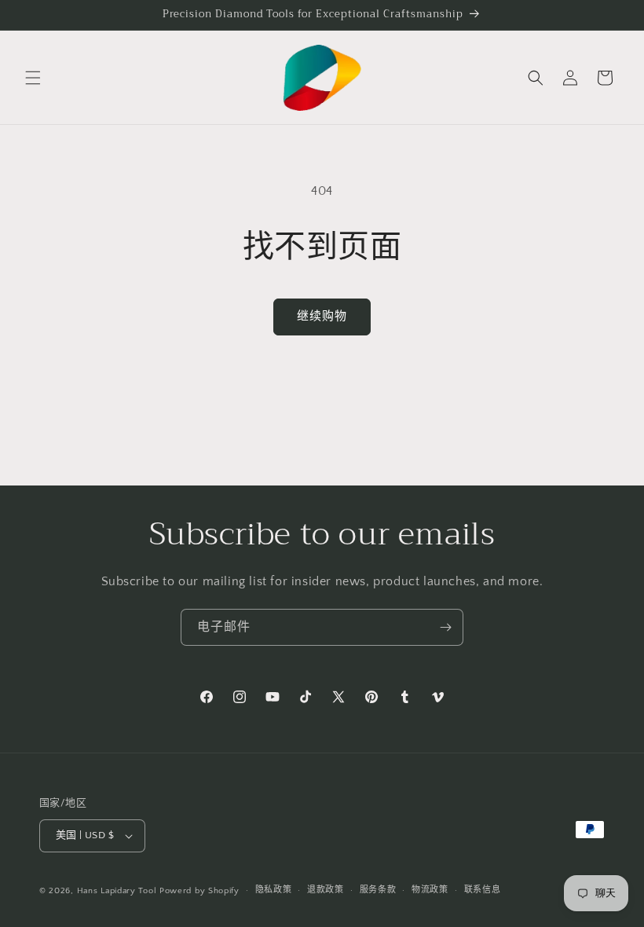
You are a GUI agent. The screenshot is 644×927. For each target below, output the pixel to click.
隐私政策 (273, 890)
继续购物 (322, 316)
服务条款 (378, 890)
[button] (33, 77)
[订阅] (445, 627)
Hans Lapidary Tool (117, 891)
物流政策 (430, 890)
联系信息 (482, 890)
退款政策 (325, 890)
